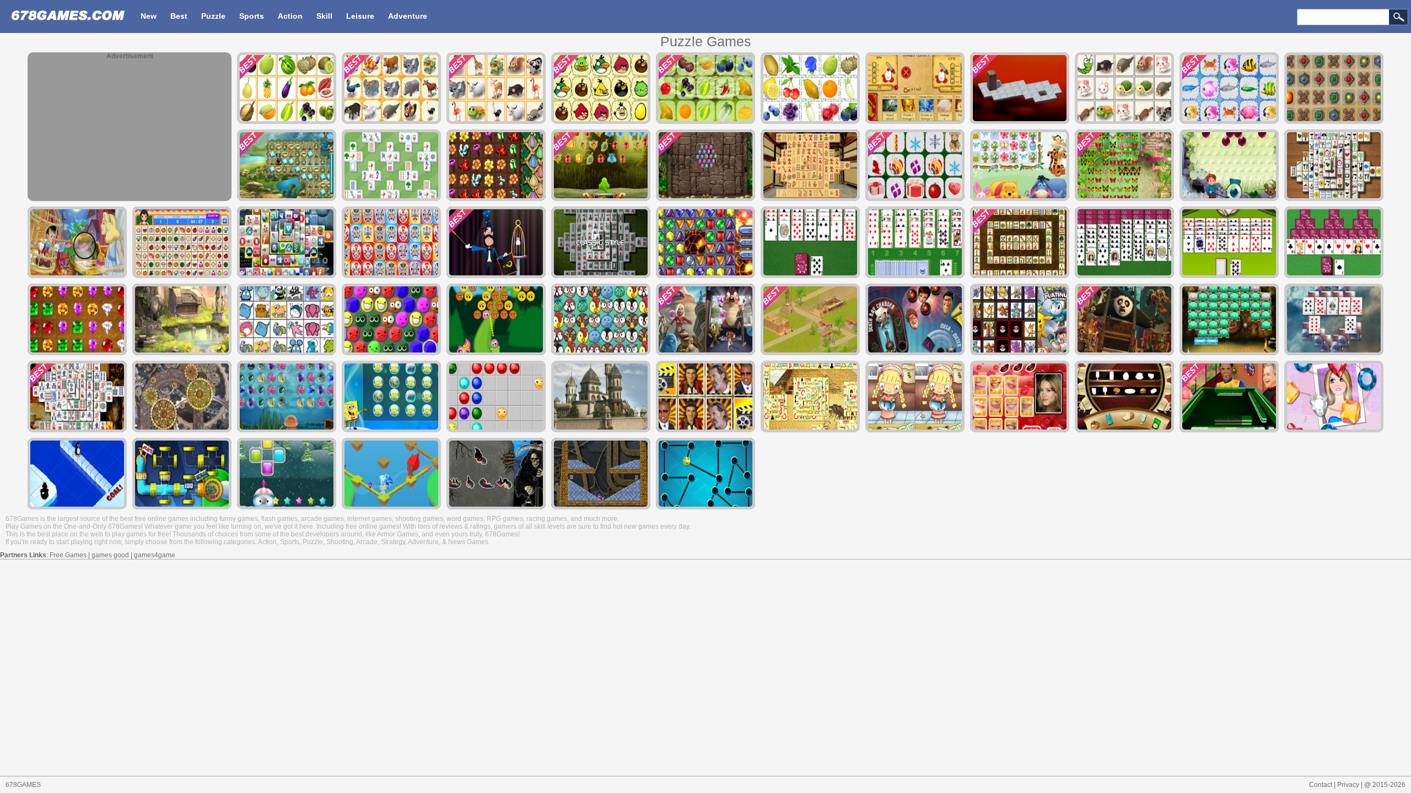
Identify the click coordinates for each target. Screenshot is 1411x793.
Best (178, 16)
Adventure (407, 16)
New (149, 16)
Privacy (1348, 785)
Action (290, 16)
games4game (154, 555)
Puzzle (213, 16)
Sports (251, 16)
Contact (1320, 785)
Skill (324, 16)
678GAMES (23, 785)
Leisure (360, 16)
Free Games (68, 555)
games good (110, 555)
